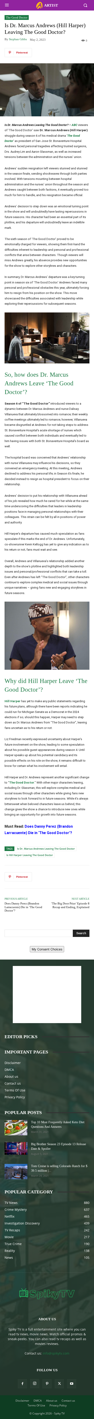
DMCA (9, 1069)
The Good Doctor (16, 17)
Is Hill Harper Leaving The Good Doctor (29, 855)
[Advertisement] (47, 994)
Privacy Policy (15, 1097)
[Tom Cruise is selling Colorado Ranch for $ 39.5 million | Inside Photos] (16, 1171)
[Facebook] (22, 1383)
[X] (59, 1383)
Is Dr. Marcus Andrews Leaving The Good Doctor (46, 848)
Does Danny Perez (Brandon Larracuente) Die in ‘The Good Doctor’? (23, 907)
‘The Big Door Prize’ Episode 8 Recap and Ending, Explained (70, 905)
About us (11, 1076)
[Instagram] (34, 1383)
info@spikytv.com (56, 1353)
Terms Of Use (15, 1090)
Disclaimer (13, 1063)
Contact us (13, 1083)
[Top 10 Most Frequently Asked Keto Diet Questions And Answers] (16, 1127)
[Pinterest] (47, 1383)
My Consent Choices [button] (47, 949)
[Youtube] (71, 1383)
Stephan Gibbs (18, 39)
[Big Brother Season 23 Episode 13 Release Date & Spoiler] (16, 1148)
